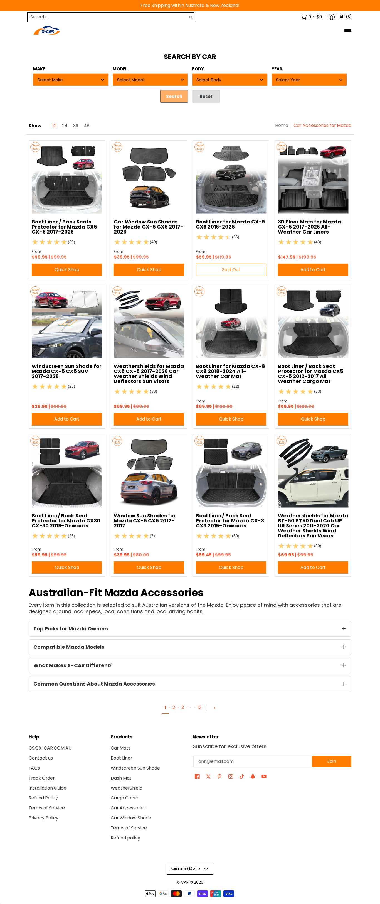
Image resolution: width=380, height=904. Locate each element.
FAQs (34, 768)
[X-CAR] (47, 30)
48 (87, 125)
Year (277, 69)
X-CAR (183, 882)
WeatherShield (126, 788)
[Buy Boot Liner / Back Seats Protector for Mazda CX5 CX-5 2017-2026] (67, 178)
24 (65, 125)
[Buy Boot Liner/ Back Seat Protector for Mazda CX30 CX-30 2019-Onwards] (67, 472)
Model (120, 69)
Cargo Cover (124, 798)
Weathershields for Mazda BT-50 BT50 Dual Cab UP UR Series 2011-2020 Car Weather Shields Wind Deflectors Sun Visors (313, 525)
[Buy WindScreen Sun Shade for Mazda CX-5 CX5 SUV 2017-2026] (67, 323)
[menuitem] (311, 17)
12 (54, 125)
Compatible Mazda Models (68, 646)
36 (75, 125)
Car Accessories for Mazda (322, 125)
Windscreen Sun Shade (135, 768)
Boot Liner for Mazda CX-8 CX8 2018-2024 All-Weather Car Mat (230, 371)
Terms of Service (47, 808)
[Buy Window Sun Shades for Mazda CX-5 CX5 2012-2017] (149, 472)
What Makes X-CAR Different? (73, 665)
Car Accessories (128, 808)
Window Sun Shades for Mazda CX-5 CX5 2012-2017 (145, 520)
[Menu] (347, 30)
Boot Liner (121, 758)
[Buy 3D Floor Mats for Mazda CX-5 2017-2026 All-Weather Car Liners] (313, 178)
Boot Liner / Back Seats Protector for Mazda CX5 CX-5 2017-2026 (64, 226)
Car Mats (120, 748)
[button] (197, 777)
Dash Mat (121, 778)
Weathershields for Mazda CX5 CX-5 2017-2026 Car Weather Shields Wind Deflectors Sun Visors (149, 374)
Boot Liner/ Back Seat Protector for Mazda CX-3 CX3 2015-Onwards (230, 520)
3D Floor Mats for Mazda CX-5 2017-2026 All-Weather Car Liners (309, 226)
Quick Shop (67, 269)
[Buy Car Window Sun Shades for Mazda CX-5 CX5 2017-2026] (149, 178)
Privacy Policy (43, 818)
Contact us (41, 758)
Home (281, 125)
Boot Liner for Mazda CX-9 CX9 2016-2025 (230, 224)
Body (198, 69)
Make (39, 69)
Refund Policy (43, 798)
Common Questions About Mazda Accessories (94, 683)
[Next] (213, 708)
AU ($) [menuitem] (346, 16)
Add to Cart (313, 269)
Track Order (42, 778)
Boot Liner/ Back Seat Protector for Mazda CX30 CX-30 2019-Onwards (66, 520)
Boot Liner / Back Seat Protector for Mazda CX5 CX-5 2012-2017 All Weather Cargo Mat (310, 374)
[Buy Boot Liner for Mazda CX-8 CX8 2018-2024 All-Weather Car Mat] (231, 323)
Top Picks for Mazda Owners (70, 628)
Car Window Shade (131, 818)
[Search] (191, 17)
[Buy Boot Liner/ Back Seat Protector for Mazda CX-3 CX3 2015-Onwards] (231, 472)
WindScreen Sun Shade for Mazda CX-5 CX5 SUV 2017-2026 (67, 371)
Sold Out (231, 269)
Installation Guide (47, 788)
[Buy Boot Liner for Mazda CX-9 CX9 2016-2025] (231, 178)
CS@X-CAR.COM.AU (50, 748)
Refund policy (125, 838)
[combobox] (108, 17)
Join (331, 761)
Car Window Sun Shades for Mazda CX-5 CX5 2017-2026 (148, 226)
